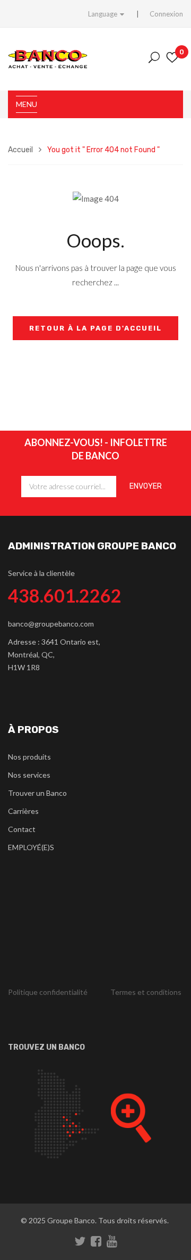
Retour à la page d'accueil (95, 328)
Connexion (166, 14)
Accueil (20, 149)
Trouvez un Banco (46, 1047)
